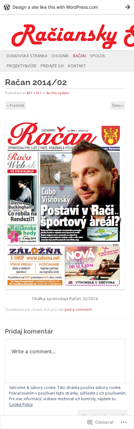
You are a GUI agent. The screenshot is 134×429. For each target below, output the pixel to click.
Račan (79, 56)
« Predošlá (15, 105)
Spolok (97, 56)
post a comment (78, 309)
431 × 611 (33, 92)
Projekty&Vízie (21, 66)
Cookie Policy (21, 404)
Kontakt (77, 66)
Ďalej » (117, 105)
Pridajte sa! (52, 66)
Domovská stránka (27, 56)
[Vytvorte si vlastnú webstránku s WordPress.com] (67, 7)
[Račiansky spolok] (53, 32)
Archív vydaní (57, 92)
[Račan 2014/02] (67, 292)
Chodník (60, 56)
